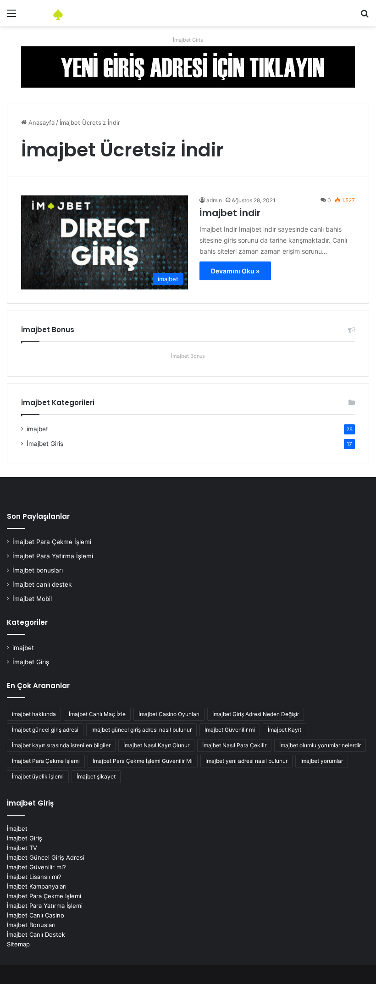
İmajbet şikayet (96, 776)
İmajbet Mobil (32, 598)
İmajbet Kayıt (284, 729)
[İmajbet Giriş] (188, 66)
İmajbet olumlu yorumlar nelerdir (320, 745)
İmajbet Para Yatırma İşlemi (52, 556)
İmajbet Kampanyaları (36, 886)
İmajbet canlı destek (42, 584)
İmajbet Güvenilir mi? (36, 867)
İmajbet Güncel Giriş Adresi (45, 857)
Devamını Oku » (235, 271)
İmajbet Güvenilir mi (230, 729)
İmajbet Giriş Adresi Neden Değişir (255, 714)
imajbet (37, 429)
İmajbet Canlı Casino (35, 915)
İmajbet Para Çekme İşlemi (51, 541)
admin (214, 200)
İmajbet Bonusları (31, 924)
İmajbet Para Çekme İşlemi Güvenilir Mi (143, 760)
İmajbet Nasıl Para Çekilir (234, 745)
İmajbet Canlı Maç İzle (97, 714)
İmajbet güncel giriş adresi (45, 729)
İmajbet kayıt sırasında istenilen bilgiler (61, 745)
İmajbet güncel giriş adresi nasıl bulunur (141, 729)
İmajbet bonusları (37, 570)
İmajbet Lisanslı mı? (34, 876)
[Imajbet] (73, 13)
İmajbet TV (22, 847)
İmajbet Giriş (188, 40)
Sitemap (18, 944)
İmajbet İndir (229, 212)
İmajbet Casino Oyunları (168, 714)
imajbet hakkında (34, 714)
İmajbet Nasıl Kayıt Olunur (156, 745)
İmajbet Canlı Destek (36, 934)
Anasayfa (41, 122)
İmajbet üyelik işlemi (38, 776)
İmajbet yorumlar (321, 760)
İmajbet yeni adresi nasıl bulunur (246, 760)
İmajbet (17, 828)
